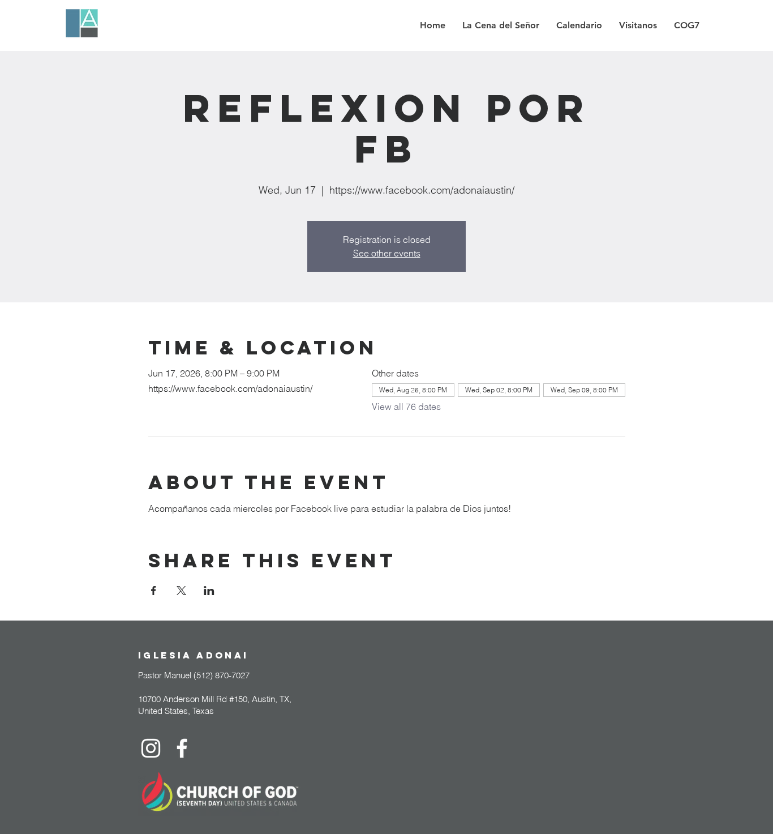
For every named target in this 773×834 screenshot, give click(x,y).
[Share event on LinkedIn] (209, 590)
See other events (386, 253)
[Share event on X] (181, 590)
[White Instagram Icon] (151, 748)
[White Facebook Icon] (182, 748)
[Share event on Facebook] (153, 590)
